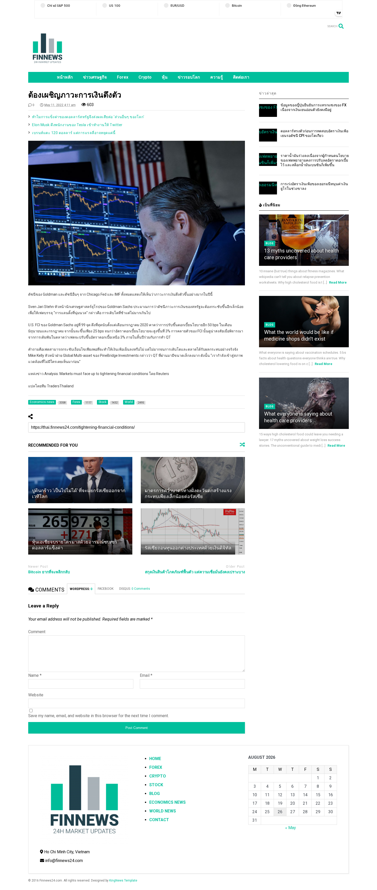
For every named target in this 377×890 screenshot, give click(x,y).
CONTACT (159, 819)
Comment (36, 631)
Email (146, 675)
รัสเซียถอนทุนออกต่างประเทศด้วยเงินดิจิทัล (188, 547)
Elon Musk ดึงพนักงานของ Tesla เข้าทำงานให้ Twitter (77, 125)
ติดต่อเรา (241, 77)
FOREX (155, 767)
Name (35, 675)
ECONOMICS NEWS (167, 802)
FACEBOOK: (106, 589)
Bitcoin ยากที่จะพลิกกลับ (49, 572)
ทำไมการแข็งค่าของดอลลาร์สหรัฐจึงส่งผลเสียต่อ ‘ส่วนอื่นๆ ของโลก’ (88, 117)
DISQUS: (134, 589)
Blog (270, 243)
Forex (122, 77)
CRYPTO (157, 776)
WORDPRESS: (81, 589)
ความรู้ (216, 77)
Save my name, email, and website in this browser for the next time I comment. (98, 715)
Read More (338, 282)
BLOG (154, 793)
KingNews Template (123, 880)
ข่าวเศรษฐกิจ (95, 77)
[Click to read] (80, 480)
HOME (155, 758)
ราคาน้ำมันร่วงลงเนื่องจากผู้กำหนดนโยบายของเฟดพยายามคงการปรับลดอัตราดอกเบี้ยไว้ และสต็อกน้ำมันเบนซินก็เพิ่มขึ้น (315, 160)
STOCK (156, 784)
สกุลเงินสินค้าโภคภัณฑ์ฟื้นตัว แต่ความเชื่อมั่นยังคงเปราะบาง (195, 572)
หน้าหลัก (65, 77)
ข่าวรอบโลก (189, 77)
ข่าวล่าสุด (267, 93)
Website (35, 694)
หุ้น (164, 77)
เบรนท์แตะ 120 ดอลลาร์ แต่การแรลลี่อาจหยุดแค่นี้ (73, 133)
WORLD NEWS (162, 811)
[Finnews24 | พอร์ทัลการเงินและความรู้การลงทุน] (47, 65)
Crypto (145, 77)
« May (290, 827)
